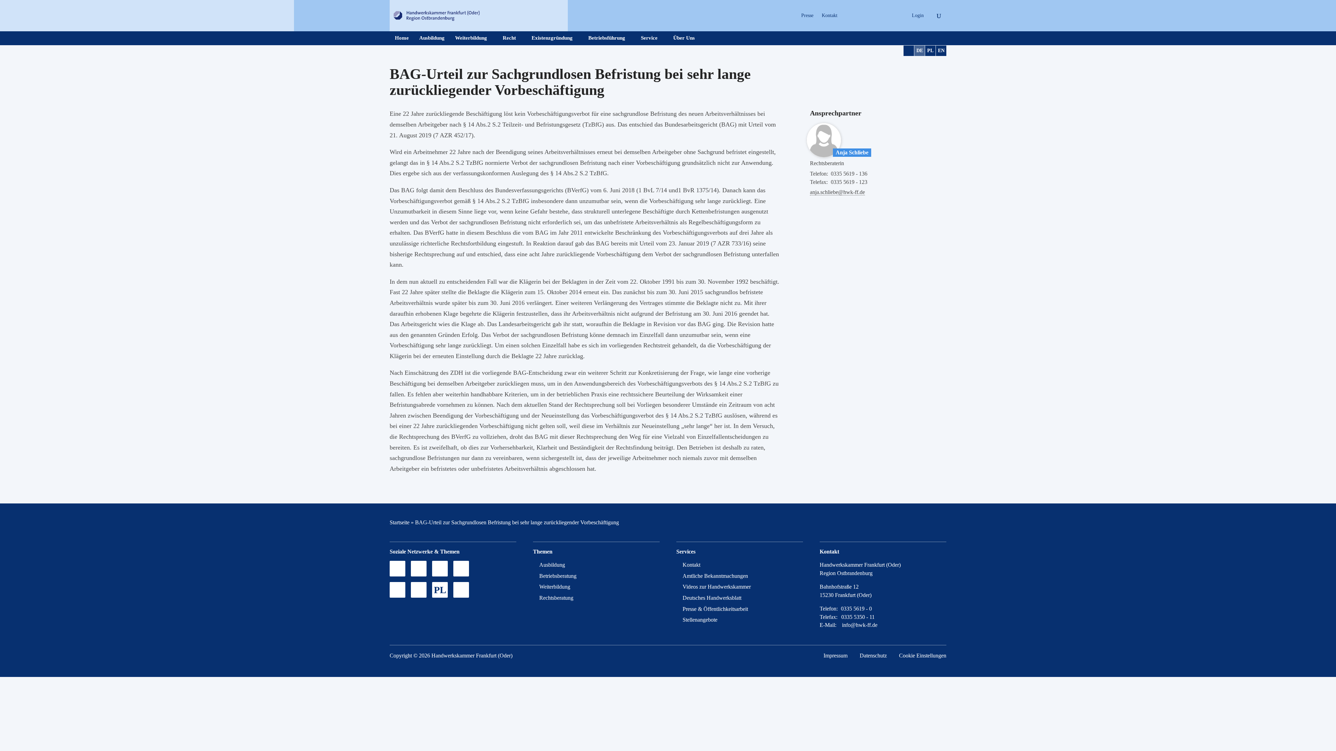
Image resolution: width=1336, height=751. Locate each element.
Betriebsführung (606, 38)
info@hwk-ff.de (859, 625)
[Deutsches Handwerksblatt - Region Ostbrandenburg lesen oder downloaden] (397, 590)
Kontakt (829, 15)
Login (918, 15)
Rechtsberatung (556, 598)
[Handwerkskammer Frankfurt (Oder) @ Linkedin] (896, 15)
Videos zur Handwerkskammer (717, 587)
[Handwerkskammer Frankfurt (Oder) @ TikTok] (848, 15)
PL (930, 50)
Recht (509, 38)
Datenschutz (873, 656)
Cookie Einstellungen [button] (922, 656)
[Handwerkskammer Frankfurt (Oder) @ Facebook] (461, 568)
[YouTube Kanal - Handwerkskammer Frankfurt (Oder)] (440, 568)
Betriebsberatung (557, 576)
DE (919, 50)
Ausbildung (432, 38)
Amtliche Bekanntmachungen (715, 576)
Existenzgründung (552, 38)
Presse (807, 15)
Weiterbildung (471, 38)
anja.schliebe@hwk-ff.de (837, 192)
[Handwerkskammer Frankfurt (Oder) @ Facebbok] (884, 15)
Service (649, 38)
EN (941, 50)
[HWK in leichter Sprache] (461, 590)
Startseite (399, 522)
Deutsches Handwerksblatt (712, 598)
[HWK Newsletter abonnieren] (419, 590)
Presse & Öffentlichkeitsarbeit (715, 609)
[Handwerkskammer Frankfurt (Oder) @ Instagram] (860, 15)
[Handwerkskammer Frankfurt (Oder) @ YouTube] (872, 15)
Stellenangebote (700, 620)
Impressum (836, 656)
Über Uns (684, 38)
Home (402, 38)
